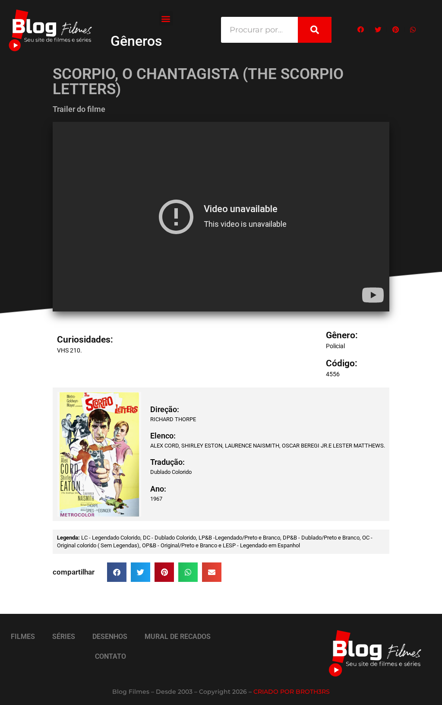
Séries (63, 636)
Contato (110, 656)
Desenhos (109, 636)
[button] (166, 18)
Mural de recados (178, 636)
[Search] (315, 30)
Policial (335, 346)
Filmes (23, 636)
